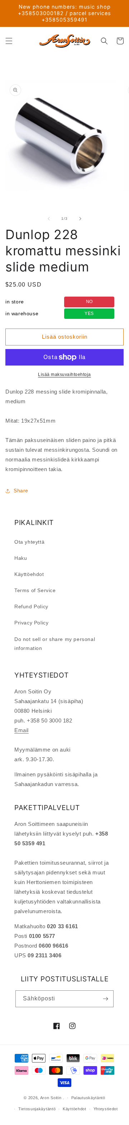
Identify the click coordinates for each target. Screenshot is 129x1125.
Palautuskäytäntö (88, 1098)
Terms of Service (35, 590)
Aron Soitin (51, 1098)
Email (21, 730)
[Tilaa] (105, 998)
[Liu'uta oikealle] (80, 219)
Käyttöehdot (29, 574)
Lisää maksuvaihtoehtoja (64, 374)
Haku (20, 558)
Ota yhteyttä (29, 542)
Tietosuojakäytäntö (37, 1109)
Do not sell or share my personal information (54, 643)
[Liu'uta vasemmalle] (49, 219)
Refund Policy (31, 606)
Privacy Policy (31, 623)
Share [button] (21, 490)
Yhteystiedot (106, 1109)
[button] (9, 41)
